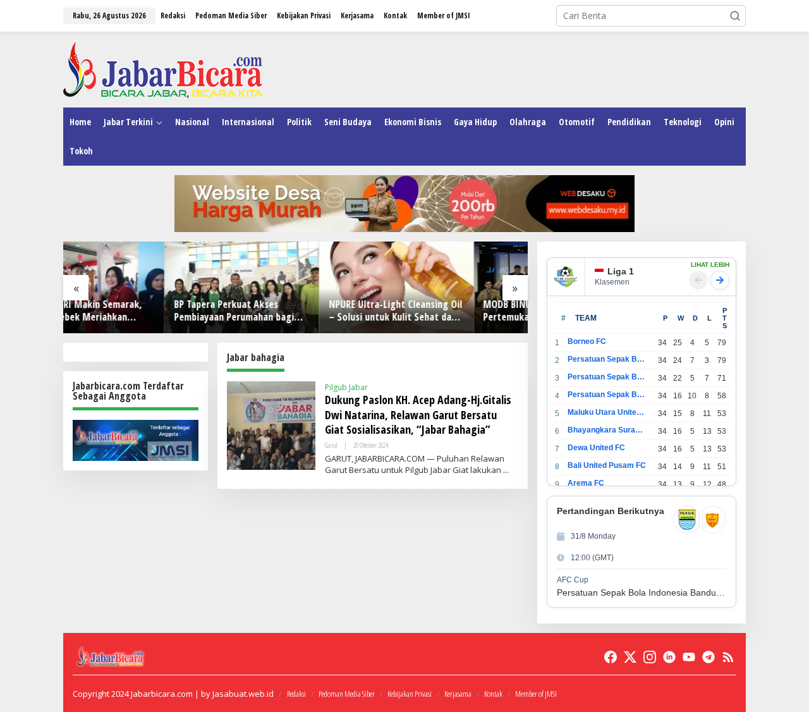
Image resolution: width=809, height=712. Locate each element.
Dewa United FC (596, 447)
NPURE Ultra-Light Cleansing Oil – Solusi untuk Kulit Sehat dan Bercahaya (294, 311)
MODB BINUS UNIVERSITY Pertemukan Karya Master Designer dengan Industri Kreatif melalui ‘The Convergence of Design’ (437, 311)
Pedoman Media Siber (347, 693)
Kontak (493, 693)
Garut (331, 445)
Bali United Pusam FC (607, 465)
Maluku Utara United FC (607, 412)
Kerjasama (457, 693)
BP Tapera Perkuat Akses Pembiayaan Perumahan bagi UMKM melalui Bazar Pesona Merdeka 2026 (133, 311)
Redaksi (296, 693)
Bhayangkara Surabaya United (607, 430)
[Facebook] (610, 657)
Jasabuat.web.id (243, 693)
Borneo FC (587, 341)
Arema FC (586, 483)
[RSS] (728, 657)
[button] (735, 16)
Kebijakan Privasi (409, 693)
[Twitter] (630, 657)
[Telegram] (708, 657)
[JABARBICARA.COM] (162, 69)
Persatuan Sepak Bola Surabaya (607, 394)
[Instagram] (650, 657)
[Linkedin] (669, 657)
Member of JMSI (536, 693)
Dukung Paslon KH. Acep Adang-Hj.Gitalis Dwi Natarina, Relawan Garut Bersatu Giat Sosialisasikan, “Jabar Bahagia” (418, 414)
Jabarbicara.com (162, 693)
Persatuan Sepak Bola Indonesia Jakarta (607, 376)
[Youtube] (689, 657)
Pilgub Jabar (346, 387)
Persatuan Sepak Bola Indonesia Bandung (607, 359)
